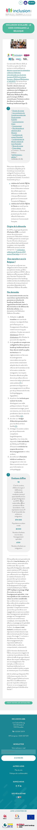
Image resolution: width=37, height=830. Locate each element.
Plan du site (18, 770)
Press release (16, 148)
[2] (22, 416)
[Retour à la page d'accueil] (18, 13)
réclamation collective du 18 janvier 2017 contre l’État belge (16, 252)
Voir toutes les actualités (18, 703)
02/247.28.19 (20, 732)
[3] (16, 426)
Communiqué (17, 126)
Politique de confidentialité (18, 773)
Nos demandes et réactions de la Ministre (17, 131)
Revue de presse (17, 146)
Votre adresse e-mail (18, 748)
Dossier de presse (18, 111)
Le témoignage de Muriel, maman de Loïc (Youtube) (17, 142)
